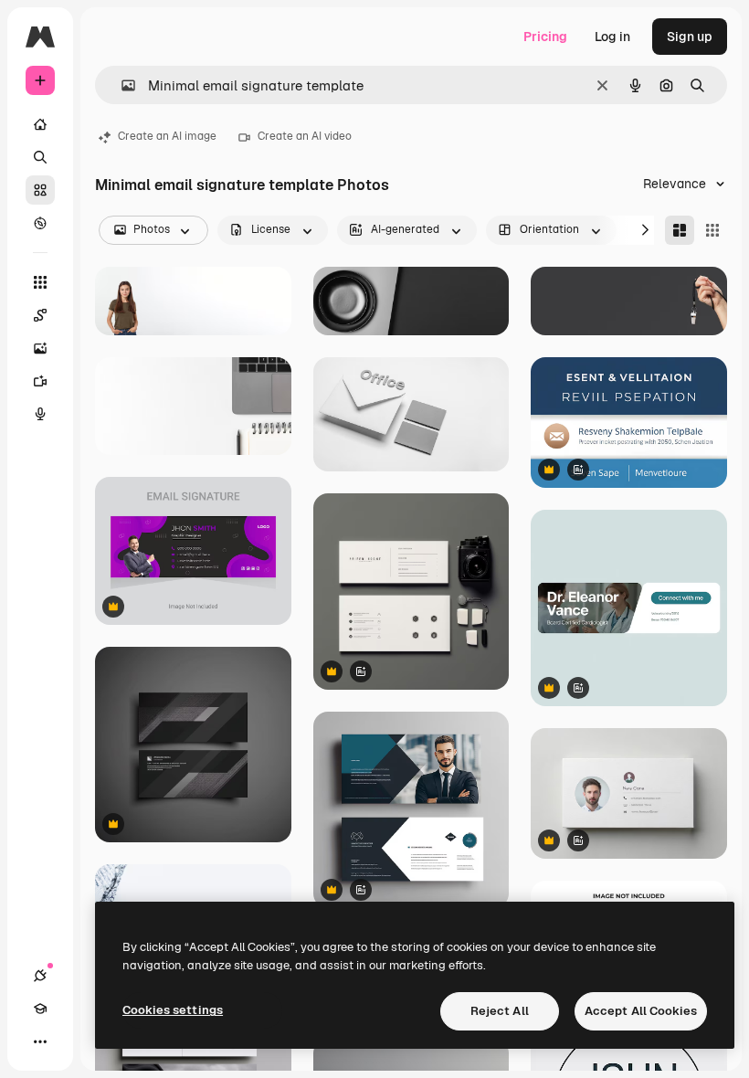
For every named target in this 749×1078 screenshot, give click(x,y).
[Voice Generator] (40, 413)
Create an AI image (167, 136)
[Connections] (40, 975)
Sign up (689, 36)
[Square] (712, 230)
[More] (40, 1041)
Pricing (545, 36)
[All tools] (40, 282)
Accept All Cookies (641, 1011)
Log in (612, 36)
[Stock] (40, 190)
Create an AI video (305, 136)
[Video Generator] (40, 381)
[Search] (40, 157)
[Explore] (40, 223)
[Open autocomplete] (121, 85)
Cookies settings (172, 1010)
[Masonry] (679, 230)
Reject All (499, 1011)
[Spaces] (40, 315)
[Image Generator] (40, 348)
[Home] (40, 124)
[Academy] (40, 1008)
